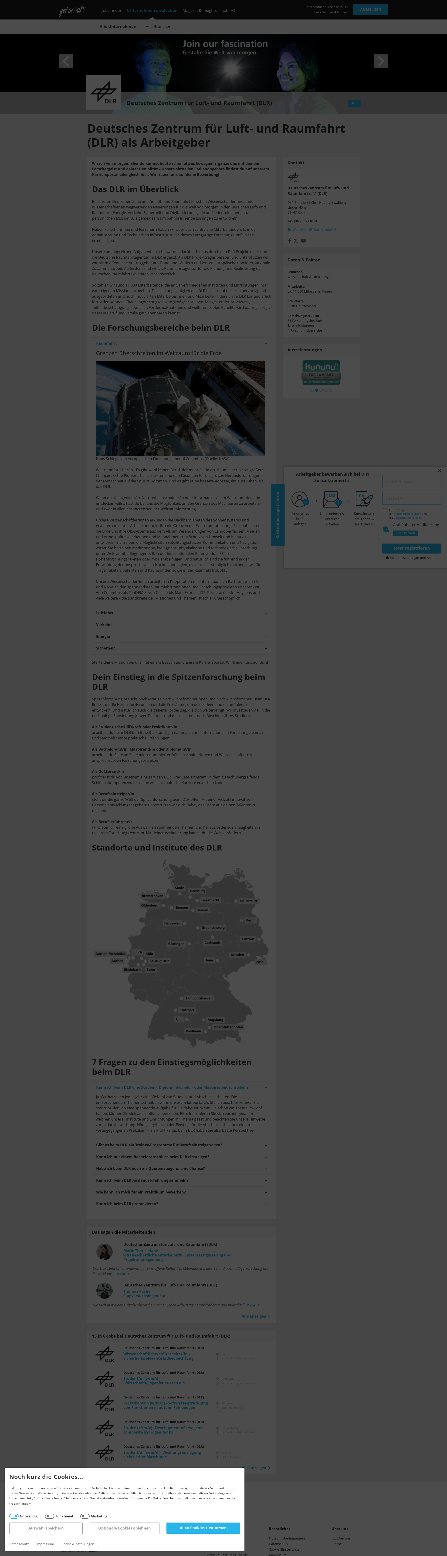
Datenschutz (19, 1544)
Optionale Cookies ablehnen (124, 1528)
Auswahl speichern (46, 1528)
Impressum (45, 1544)
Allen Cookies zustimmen (203, 1528)
